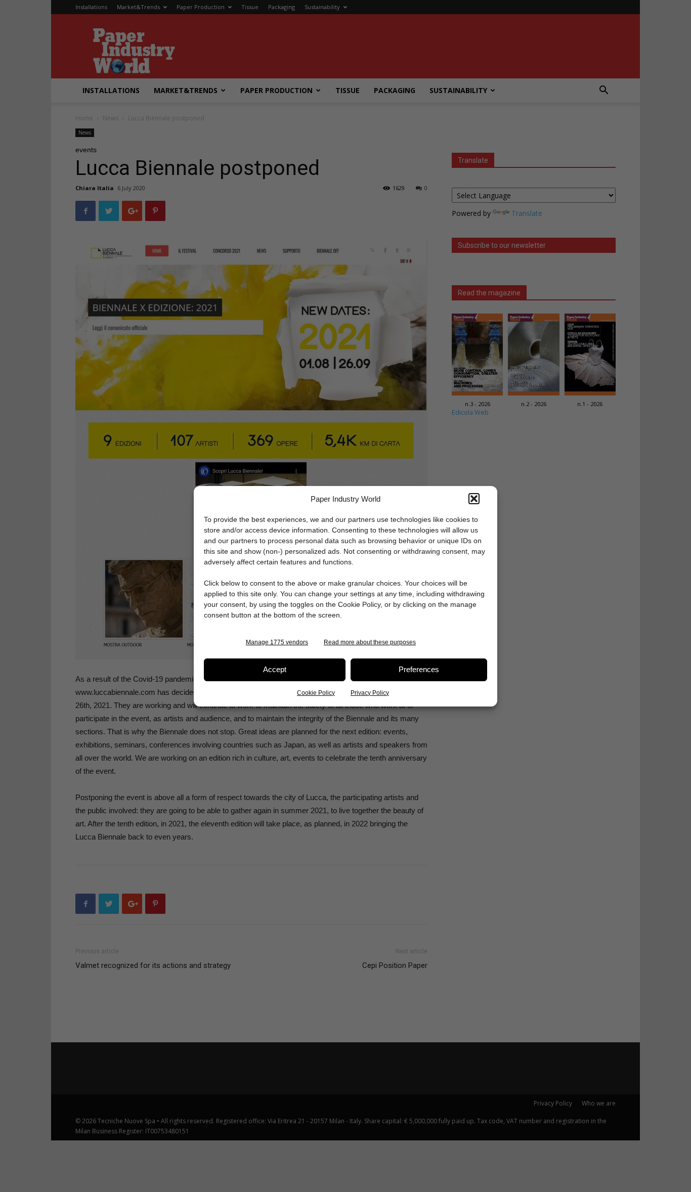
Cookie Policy (316, 692)
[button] (474, 499)
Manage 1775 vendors (277, 642)
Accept (274, 669)
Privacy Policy (370, 692)
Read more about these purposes (370, 642)
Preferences (419, 669)
